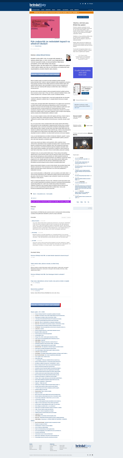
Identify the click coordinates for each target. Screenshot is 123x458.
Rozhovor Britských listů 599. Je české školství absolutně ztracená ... (48, 330)
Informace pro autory (63, 447)
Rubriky (59, 9)
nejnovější (64, 217)
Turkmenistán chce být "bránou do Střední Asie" (44, 433)
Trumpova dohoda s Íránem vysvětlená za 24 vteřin (83, 197)
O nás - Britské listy (53, 445)
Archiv (42, 9)
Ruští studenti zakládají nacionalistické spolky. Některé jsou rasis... (47, 379)
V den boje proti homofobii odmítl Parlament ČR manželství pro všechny (48, 318)
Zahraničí (31, 445)
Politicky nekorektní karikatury (82, 133)
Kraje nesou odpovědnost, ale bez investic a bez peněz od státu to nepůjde (50, 281)
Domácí (40, 445)
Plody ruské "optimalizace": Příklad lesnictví (43, 381)
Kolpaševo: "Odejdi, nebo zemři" (41, 383)
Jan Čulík (37, 315)
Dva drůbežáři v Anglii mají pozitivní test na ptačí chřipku (45, 345)
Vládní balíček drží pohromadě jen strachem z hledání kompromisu (52, 417)
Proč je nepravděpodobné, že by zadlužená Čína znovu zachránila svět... (48, 430)
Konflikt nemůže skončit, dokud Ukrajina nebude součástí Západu (47, 373)
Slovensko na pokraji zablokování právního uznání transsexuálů (46, 320)
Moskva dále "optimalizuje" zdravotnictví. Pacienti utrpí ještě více (47, 435)
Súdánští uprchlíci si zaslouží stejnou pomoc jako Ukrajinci (46, 412)
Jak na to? (77, 107)
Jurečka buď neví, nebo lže (40, 399)
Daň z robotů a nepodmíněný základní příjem (53, 355)
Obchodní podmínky (53, 450)
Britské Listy (83, 446)
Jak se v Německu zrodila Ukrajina (41, 427)
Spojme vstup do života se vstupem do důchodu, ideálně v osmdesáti (82, 193)
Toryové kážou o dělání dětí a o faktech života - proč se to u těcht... (47, 397)
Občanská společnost (33, 449)
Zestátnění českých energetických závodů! (52, 422)
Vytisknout (34, 198)
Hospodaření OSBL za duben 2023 (41, 332)
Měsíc (82, 202)
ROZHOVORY (48, 9)
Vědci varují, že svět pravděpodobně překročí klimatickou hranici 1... (47, 338)
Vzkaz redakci (62, 446)
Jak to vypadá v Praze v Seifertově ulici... (42, 356)
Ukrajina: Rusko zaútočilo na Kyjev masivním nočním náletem (46, 386)
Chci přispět (85, 93)
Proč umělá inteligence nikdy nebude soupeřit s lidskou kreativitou (47, 350)
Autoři (71, 9)
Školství (34, 193)
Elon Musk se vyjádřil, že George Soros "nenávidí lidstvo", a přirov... (47, 363)
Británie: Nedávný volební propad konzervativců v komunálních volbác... (48, 396)
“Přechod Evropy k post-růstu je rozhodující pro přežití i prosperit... (47, 387)
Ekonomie (31, 446)
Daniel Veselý (82, 181)
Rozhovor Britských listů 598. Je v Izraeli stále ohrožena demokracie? (48, 361)
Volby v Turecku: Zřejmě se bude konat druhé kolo (44, 409)
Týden (78, 202)
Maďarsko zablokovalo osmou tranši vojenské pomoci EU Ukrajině (47, 369)
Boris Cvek (37, 322)
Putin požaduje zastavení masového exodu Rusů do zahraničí (46, 437)
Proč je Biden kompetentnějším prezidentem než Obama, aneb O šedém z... (54, 353)
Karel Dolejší (37, 353)
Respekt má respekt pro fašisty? (41, 424)
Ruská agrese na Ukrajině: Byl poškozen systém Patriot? (45, 348)
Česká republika (49, 193)
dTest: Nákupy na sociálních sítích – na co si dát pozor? (45, 406)
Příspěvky (76, 9)
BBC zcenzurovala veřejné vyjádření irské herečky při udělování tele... (48, 394)
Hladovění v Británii (38, 392)
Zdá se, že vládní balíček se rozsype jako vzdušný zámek (50, 322)
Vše (88, 202)
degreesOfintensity (43, 351)
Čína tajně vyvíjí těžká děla (40, 432)
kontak (41, 414)
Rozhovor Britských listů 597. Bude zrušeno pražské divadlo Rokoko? (47, 364)
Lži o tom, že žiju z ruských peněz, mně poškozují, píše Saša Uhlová (82, 162)
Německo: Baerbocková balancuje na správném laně (45, 366)
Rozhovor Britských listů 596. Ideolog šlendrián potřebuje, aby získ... (47, 374)
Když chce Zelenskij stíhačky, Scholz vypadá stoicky (44, 428)
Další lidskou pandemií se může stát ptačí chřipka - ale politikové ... (47, 343)
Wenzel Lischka (38, 391)
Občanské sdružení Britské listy (42, 454)
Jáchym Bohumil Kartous (43, 55)
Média (40, 447)
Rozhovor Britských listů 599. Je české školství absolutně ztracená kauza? (50, 255)
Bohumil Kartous (38, 46)
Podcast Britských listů (81, 100)
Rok (85, 202)
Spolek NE (43, 340)
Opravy (51, 447)
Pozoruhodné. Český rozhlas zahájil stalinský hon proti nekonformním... (52, 315)
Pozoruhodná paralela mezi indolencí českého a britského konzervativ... (48, 325)
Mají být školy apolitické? (37, 289)
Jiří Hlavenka (37, 282)
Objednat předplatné (83, 17)
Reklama (51, 449)
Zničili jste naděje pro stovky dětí (41, 389)
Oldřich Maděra (38, 340)
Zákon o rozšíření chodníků (46, 391)
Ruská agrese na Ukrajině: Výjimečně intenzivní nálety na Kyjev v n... (47, 384)
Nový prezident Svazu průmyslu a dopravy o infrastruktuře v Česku (52, 323)
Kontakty (51, 446)
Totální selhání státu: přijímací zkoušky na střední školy (45, 263)
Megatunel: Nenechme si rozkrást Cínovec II (49, 341)
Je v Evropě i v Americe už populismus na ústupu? (44, 410)
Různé (40, 449)
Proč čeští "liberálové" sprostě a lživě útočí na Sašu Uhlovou (83, 167)
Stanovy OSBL (62, 445)
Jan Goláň (34, 240)
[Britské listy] (46, 75)
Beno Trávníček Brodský (39, 355)
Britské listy (38, 5)
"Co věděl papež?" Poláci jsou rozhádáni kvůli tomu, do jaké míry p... (47, 359)
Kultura (30, 447)
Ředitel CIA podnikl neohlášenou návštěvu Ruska (82, 179)
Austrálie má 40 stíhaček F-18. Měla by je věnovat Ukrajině (46, 376)
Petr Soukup (34, 232)
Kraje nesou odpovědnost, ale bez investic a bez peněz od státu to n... (53, 327)
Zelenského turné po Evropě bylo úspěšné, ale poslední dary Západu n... (48, 368)
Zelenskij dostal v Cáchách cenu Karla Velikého (43, 425)
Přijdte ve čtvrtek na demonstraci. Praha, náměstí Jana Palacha (46, 402)
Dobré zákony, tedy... (39, 358)
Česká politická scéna (41, 193)
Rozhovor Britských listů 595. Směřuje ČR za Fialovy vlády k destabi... (48, 371)
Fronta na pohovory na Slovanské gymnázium (43, 333)
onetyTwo (42, 328)
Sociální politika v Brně (39, 335)
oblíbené (68, 217)
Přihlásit (91, 3)
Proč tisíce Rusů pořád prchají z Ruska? (83, 175)
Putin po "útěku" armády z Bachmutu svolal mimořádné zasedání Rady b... (48, 378)
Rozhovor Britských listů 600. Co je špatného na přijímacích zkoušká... (48, 314)
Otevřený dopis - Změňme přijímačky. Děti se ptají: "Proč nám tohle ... (47, 404)
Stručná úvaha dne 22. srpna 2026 (82, 159)
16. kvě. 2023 (42, 220)
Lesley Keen (37, 328)
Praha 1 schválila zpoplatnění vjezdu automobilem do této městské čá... (48, 401)
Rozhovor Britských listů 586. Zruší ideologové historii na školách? (48, 274)
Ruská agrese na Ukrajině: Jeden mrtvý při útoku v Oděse (45, 317)
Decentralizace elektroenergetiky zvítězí (48, 415)
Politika (40, 446)
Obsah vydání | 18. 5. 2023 (38, 312)
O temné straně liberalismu (81, 182)
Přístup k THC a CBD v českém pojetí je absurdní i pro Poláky (46, 337)
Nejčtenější (76, 155)
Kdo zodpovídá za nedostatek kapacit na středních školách (52, 346)
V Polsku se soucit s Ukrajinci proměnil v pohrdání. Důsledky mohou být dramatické (83, 171)
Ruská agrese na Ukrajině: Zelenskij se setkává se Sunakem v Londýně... (48, 407)
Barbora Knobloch (35, 220)
